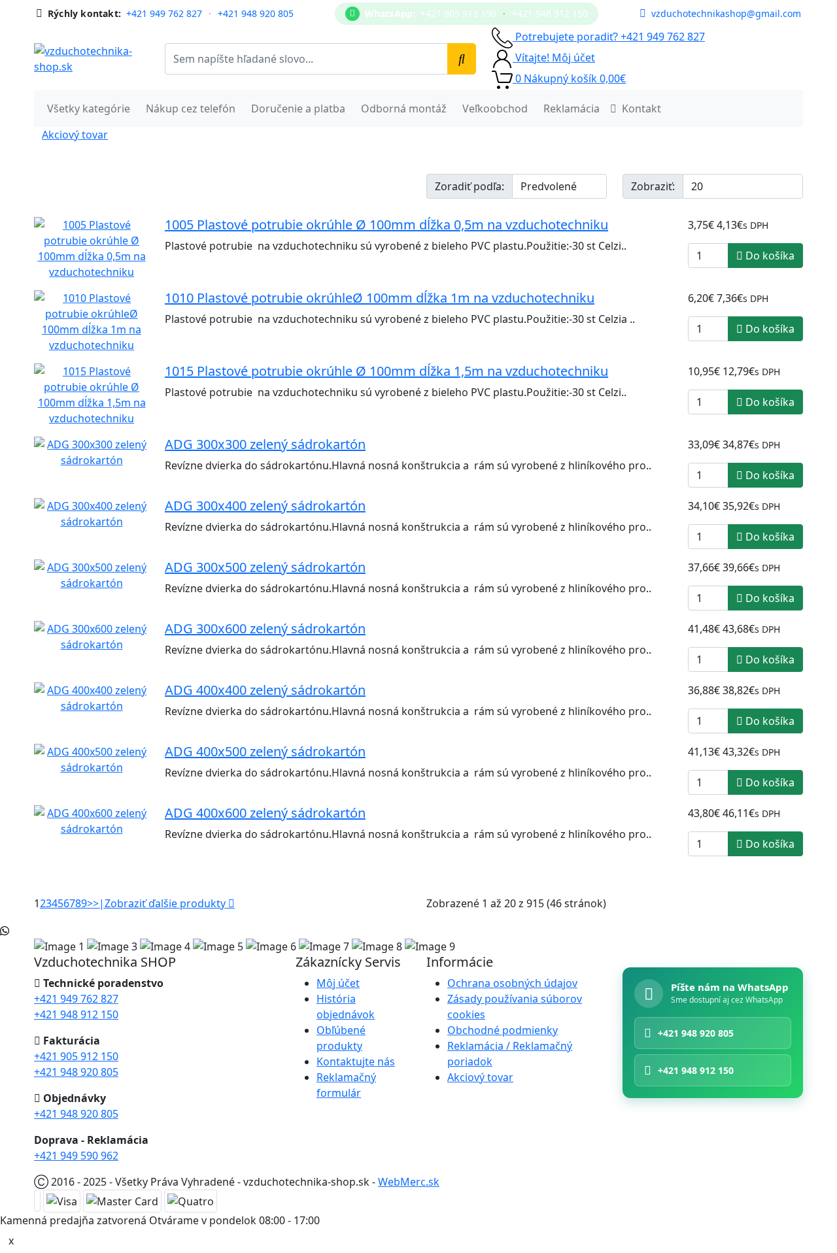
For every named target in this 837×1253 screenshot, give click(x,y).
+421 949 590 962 (76, 1155)
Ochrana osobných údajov (512, 983)
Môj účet (338, 983)
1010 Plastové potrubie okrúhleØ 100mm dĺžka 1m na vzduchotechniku (379, 298)
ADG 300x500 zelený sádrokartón (265, 567)
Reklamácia (571, 108)
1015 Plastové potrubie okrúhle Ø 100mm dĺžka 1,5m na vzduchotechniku (386, 371)
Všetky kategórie (88, 108)
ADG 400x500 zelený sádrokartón (265, 751)
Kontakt (641, 108)
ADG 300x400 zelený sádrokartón (265, 505)
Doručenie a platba (298, 108)
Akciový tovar (75, 134)
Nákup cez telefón (190, 108)
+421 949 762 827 (164, 14)
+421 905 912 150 (458, 14)
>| (99, 903)
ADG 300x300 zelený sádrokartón (265, 444)
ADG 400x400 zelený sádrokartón (265, 690)
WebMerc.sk (408, 1182)
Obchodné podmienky (502, 1030)
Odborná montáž (404, 108)
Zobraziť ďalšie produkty (166, 903)
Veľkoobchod (495, 108)
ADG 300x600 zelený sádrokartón (265, 628)
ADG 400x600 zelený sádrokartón (265, 813)
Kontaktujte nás (355, 1061)
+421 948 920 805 (256, 14)
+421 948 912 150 (550, 14)
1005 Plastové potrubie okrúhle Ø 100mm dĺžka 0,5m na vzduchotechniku (386, 224)
